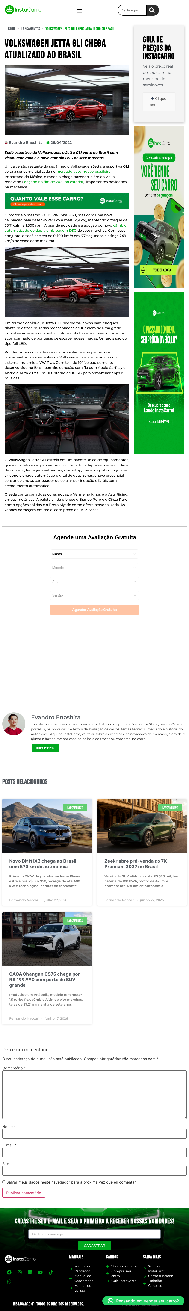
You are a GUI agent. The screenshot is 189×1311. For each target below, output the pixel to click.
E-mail (9, 1145)
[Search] (153, 10)
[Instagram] (19, 1272)
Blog (11, 29)
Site (5, 1164)
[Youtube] (40, 1272)
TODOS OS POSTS (45, 748)
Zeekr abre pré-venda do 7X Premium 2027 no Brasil (135, 863)
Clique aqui (158, 101)
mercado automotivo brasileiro (83, 171)
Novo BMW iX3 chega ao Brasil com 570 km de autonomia (42, 863)
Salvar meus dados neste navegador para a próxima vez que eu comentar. (71, 1182)
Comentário (14, 1068)
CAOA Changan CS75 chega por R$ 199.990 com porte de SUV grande (44, 979)
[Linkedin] (30, 1272)
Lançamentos (30, 29)
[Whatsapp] (9, 1281)
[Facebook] (9, 1272)
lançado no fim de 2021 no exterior (53, 182)
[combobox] (132, 10)
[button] (79, 11)
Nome (9, 1126)
